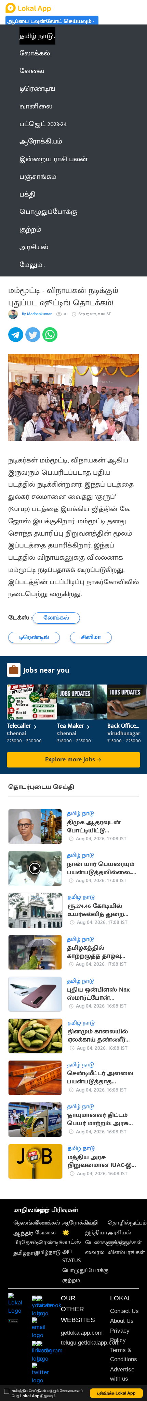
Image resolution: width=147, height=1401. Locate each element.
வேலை (45, 1232)
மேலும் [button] (30, 265)
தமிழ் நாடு (36, 36)
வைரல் (95, 1252)
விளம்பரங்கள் (126, 1252)
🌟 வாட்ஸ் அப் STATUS (71, 1246)
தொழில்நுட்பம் (127, 1223)
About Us (122, 1321)
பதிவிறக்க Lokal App (116, 1393)
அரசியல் (119, 1232)
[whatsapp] (50, 338)
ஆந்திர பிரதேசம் (25, 1238)
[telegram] (16, 338)
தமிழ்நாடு (26, 1253)
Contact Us (124, 1311)
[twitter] (33, 338)
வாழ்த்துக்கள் (125, 1242)
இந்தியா (96, 1232)
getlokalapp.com (82, 1333)
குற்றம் (71, 1280)
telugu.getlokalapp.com (90, 1342)
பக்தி (91, 1223)
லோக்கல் (47, 1223)
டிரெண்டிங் (49, 1242)
